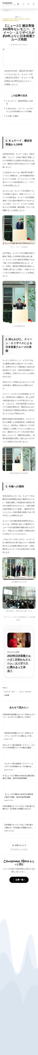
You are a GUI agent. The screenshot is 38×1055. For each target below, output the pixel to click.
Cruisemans (7, 3)
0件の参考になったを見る (19, 849)
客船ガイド (18, 17)
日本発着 (6, 695)
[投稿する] (18, 4)
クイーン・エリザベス (25, 691)
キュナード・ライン (9, 691)
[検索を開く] (23, 4)
